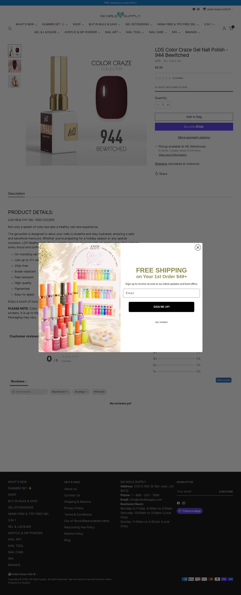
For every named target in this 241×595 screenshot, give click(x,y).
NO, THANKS (161, 322)
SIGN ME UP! (161, 306)
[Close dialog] (198, 247)
